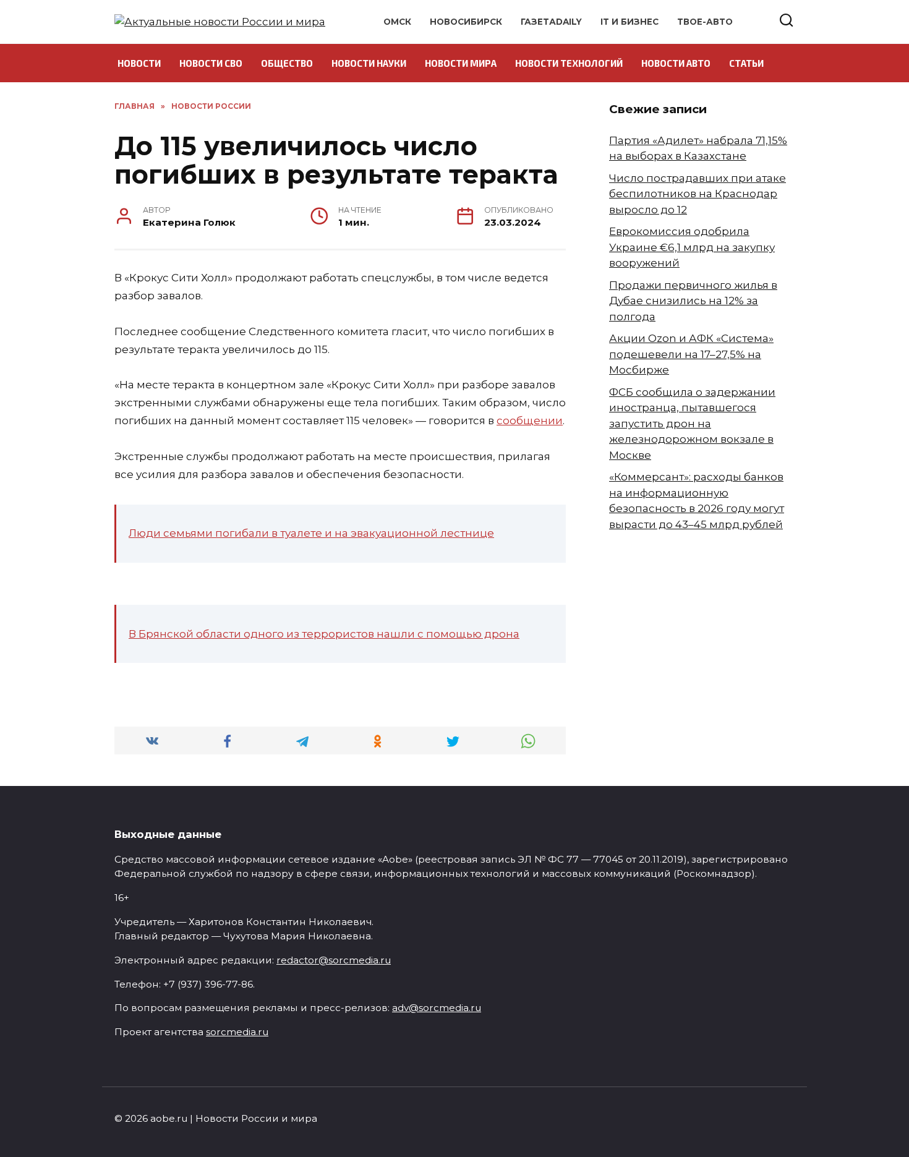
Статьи (746, 63)
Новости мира (461, 63)
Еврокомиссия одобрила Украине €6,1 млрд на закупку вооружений (692, 247)
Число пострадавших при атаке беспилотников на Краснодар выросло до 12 (697, 194)
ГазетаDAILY (551, 22)
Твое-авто (705, 22)
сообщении (530, 420)
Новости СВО (210, 63)
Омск (397, 22)
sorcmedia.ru (237, 1032)
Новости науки (368, 63)
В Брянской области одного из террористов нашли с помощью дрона (324, 634)
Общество (287, 63)
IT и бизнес (629, 22)
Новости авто (676, 63)
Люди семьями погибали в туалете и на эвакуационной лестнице (311, 533)
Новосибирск (466, 22)
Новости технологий (569, 63)
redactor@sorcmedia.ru (333, 960)
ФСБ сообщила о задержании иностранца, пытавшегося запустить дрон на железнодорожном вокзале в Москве (692, 423)
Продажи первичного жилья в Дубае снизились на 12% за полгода (693, 301)
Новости (139, 63)
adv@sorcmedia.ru (436, 1008)
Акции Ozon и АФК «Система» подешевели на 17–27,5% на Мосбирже (691, 354)
